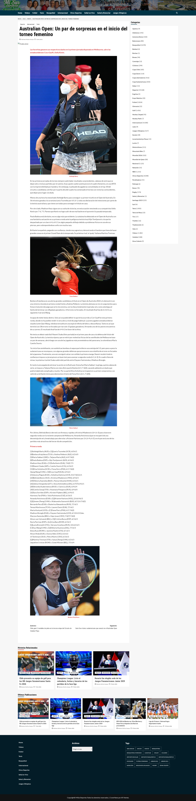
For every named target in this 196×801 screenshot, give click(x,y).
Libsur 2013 (164, 761)
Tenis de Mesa (137, 212)
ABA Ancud (130, 748)
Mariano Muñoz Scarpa (27, 39)
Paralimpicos (136, 180)
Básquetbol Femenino (134, 753)
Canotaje (135, 61)
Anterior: (51, 628)
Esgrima (135, 94)
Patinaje (135, 184)
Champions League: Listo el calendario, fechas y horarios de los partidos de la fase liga (72, 681)
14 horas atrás (168, 726)
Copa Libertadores (138, 78)
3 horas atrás (76, 687)
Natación (135, 168)
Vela (133, 229)
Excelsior (130, 761)
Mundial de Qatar (138, 159)
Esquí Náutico (137, 98)
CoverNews (114, 798)
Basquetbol (51, 13)
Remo (134, 188)
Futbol (34, 13)
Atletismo (135, 33)
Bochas (135, 53)
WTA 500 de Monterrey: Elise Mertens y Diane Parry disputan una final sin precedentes (129, 724)
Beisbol (135, 49)
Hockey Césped (137, 114)
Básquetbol (156, 748)
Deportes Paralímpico (166, 757)
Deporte (22, 24)
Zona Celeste (136, 241)
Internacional (63, 13)
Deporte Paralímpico (148, 757)
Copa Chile (136, 69)
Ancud (139, 748)
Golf (28, 672)
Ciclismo (135, 65)
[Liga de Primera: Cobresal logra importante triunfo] (162, 708)
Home (20, 13)
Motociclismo (137, 147)
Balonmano (136, 41)
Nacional (135, 163)
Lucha (134, 143)
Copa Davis (136, 74)
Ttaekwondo (136, 225)
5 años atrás (39, 39)
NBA (134, 172)
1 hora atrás (38, 687)
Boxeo (134, 57)
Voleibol (135, 237)
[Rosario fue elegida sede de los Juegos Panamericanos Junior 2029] (111, 663)
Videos (27, 13)
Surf (133, 204)
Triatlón (135, 221)
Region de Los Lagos (143, 765)
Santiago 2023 (137, 200)
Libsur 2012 (154, 761)
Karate (134, 135)
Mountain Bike (137, 151)
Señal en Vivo (89, 13)
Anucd (147, 748)
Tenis (42, 13)
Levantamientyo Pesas (140, 139)
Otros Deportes (76, 13)
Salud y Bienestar (103, 13)
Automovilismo (137, 37)
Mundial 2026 (137, 155)
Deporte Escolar (132, 757)
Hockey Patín (137, 119)
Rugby (134, 192)
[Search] (177, 13)
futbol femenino (142, 761)
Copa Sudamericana (139, 82)
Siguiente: (96, 627)
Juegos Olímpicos (120, 13)
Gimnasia (135, 106)
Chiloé (156, 753)
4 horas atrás (135, 728)
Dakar (134, 86)
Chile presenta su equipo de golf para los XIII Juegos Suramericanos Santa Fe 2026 (35, 681)
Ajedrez (135, 29)
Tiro (133, 217)
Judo (134, 127)
